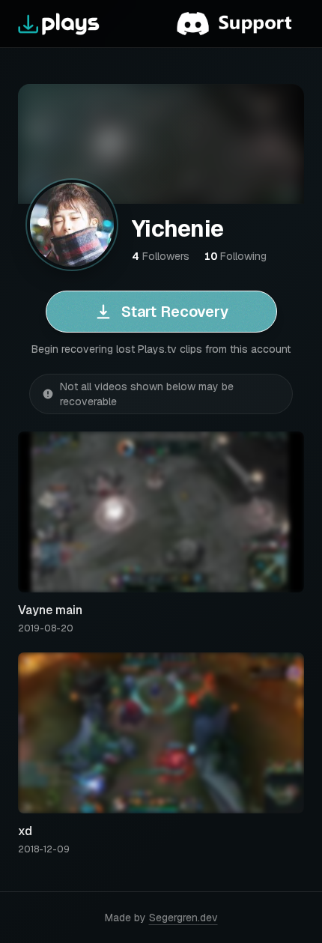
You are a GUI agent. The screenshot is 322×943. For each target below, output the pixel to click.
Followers (160, 256)
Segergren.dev (183, 917)
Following (235, 256)
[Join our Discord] (240, 24)
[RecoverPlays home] (59, 24)
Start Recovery (174, 311)
